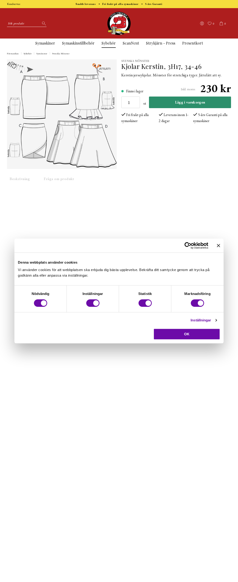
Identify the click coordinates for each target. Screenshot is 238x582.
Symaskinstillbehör (78, 43)
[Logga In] (202, 23)
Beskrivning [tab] (20, 178)
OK (186, 334)
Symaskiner (45, 43)
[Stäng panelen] (218, 245)
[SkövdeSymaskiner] (119, 23)
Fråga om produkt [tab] (59, 178)
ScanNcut (131, 43)
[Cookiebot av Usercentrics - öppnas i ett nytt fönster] (188, 245)
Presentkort (192, 43)
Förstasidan (13, 53)
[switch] (92, 303)
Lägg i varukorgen (190, 102)
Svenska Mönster (61, 53)
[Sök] (43, 23)
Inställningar (201, 320)
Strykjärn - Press (160, 43)
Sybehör (109, 43)
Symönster (41, 53)
